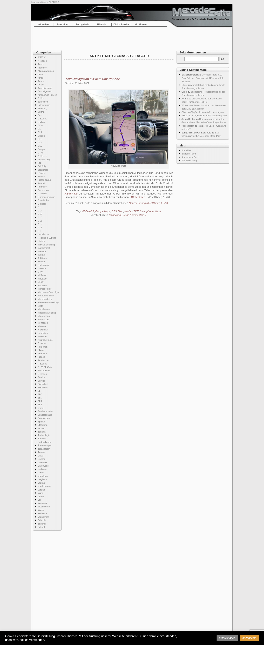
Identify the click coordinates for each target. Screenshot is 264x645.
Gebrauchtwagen (46, 197)
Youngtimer (43, 517)
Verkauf (41, 483)
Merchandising (45, 299)
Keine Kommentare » (134, 215)
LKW (40, 272)
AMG (40, 74)
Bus (40, 115)
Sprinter (42, 421)
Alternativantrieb (46, 71)
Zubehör (42, 520)
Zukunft (41, 527)
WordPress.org (189, 160)
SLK (40, 397)
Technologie (44, 435)
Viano (40, 493)
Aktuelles (43, 24)
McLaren (42, 285)
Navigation (43, 329)
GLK (40, 224)
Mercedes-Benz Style (48, 292)
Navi (120, 211)
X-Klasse (42, 513)
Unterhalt (42, 462)
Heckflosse (43, 234)
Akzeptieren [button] (249, 637)
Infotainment (44, 248)
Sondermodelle (45, 411)
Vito (39, 500)
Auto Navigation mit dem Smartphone (93, 79)
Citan (40, 125)
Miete (40, 306)
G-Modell (42, 193)
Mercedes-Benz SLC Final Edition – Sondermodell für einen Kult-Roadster (203, 78)
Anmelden (186, 150)
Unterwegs (43, 466)
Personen (42, 346)
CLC (40, 139)
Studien (41, 428)
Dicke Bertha (121, 24)
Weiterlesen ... (139, 197)
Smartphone (147, 211)
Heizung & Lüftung (47, 238)
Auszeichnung (45, 88)
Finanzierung (44, 180)
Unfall (40, 455)
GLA (40, 210)
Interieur (42, 251)
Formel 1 (42, 183)
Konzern (42, 261)
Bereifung (42, 108)
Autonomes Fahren (47, 95)
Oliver (184, 85)
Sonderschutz (45, 415)
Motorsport (43, 319)
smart (41, 408)
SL (39, 391)
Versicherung (44, 486)
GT (39, 231)
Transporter (44, 449)
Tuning (41, 452)
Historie (101, 24)
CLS (40, 146)
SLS (40, 404)
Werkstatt (42, 503)
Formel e (42, 186)
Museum (42, 326)
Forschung (43, 190)
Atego (41, 84)
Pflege (41, 350)
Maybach (42, 278)
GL (39, 207)
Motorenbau (44, 316)
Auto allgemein (45, 91)
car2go (41, 122)
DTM (40, 152)
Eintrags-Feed (189, 153)
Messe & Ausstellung (48, 302)
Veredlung (43, 476)
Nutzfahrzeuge (45, 340)
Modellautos (44, 309)
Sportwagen (44, 418)
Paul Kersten (188, 126)
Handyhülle (71, 193)
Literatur (42, 268)
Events (41, 176)
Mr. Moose (141, 24)
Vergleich (42, 479)
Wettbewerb (44, 506)
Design (41, 149)
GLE (40, 220)
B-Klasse (42, 98)
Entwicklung (44, 159)
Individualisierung (46, 244)
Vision (41, 496)
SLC (40, 394)
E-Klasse (42, 156)
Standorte (42, 425)
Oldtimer (42, 343)
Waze (158, 211)
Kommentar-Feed (190, 157)
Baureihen (63, 24)
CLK (40, 142)
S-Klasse (42, 374)
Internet (41, 255)
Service (41, 377)
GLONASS (88, 211)
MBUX (41, 282)
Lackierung (43, 265)
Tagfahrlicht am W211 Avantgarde (208, 112)
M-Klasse (42, 275)
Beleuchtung (44, 105)
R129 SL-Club (45, 367)
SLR (40, 401)
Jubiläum (42, 258)
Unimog (41, 459)
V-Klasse (42, 469)
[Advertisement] (132, 37)
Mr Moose (43, 323)
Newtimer (42, 336)
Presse (41, 357)
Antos (41, 78)
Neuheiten (43, 333)
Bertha (41, 112)
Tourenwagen (44, 445)
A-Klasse (42, 61)
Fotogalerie (82, 24)
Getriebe (42, 204)
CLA (40, 132)
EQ (39, 163)
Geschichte (43, 200)
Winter (41, 510)
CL (39, 129)
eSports (42, 173)
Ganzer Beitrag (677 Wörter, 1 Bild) (148, 203)
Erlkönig (42, 166)
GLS (40, 227)
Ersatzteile (43, 170)
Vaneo (41, 472)
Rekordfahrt (44, 370)
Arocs (41, 81)
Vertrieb (41, 489)
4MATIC (42, 57)
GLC (40, 217)
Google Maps (102, 211)
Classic (41, 135)
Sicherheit (43, 384)
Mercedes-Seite (38, 2)
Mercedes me (45, 289)
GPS (114, 211)
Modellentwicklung (47, 312)
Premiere (42, 353)
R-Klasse (42, 363)
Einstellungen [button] (227, 637)
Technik (42, 431)
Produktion (43, 360)
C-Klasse (42, 118)
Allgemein (42, 67)
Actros (41, 64)
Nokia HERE (131, 211)
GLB (40, 214)
